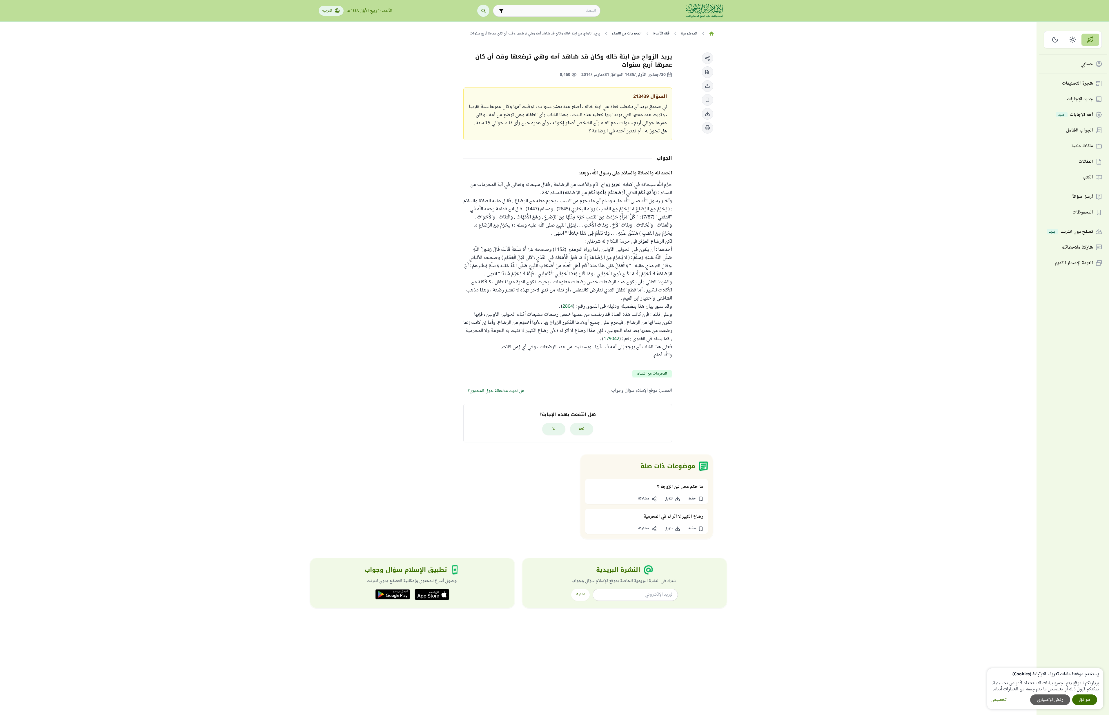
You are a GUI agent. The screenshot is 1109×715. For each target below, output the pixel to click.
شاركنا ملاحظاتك (1077, 247)
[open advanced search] (501, 11)
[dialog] (1045, 688)
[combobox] (550, 11)
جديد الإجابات (1080, 99)
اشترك (580, 594)
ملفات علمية (1082, 146)
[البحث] (483, 11)
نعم (581, 429)
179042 (611, 339)
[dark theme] (1055, 40)
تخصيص (999, 700)
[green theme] (1090, 40)
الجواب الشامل (1079, 130)
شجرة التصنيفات (1077, 83)
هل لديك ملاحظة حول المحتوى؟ (496, 391)
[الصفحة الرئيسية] (711, 34)
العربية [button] (327, 10)
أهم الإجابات (1075, 115)
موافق (1084, 700)
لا (553, 429)
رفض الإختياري (1050, 700)
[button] (707, 58)
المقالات (1086, 162)
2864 (567, 306)
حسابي (1087, 64)
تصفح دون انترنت (1071, 232)
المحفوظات (1082, 212)
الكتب (1088, 177)
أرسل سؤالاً (1082, 197)
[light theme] (1073, 40)
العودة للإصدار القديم (1074, 263)
